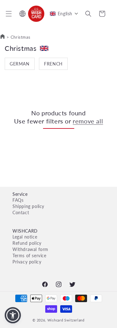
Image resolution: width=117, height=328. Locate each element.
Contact (20, 212)
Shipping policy (28, 206)
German (20, 63)
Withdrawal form (30, 249)
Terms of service (29, 255)
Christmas (20, 37)
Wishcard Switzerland (66, 320)
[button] (9, 14)
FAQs (17, 200)
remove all (88, 121)
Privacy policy (26, 261)
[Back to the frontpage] (2, 37)
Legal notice (24, 236)
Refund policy (26, 243)
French (53, 63)
